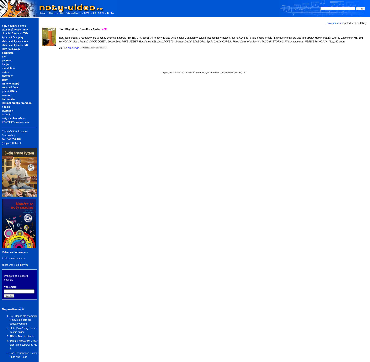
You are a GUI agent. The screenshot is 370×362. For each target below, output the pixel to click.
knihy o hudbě (10, 83)
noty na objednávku (13, 118)
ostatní (6, 114)
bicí (4, 56)
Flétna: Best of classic (22, 336)
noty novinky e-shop (14, 25)
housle (6, 106)
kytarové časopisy (12, 37)
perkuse (6, 60)
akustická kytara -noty (15, 29)
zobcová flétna (10, 87)
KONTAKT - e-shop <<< (15, 122)
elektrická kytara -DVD (15, 45)
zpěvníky (7, 75)
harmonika (8, 99)
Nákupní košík (335, 23)
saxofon (6, 95)
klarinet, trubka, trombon (17, 102)
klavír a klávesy (11, 48)
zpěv (5, 79)
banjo (5, 64)
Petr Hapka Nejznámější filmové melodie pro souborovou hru (23, 320)
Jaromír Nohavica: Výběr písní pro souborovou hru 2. (23, 344)
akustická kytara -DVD (15, 33)
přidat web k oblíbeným (15, 264)
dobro (5, 72)
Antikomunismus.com (14, 258)
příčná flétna (9, 91)
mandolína (8, 68)
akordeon (7, 110)
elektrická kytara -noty (15, 41)
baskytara (7, 52)
